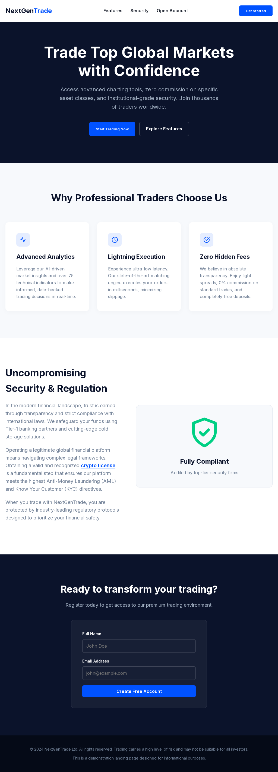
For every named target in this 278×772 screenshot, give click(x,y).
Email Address (95, 661)
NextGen (28, 11)
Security (140, 10)
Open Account (172, 10)
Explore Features (164, 128)
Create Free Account (139, 691)
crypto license (98, 465)
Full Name (91, 633)
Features (112, 10)
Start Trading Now (112, 129)
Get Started (256, 11)
